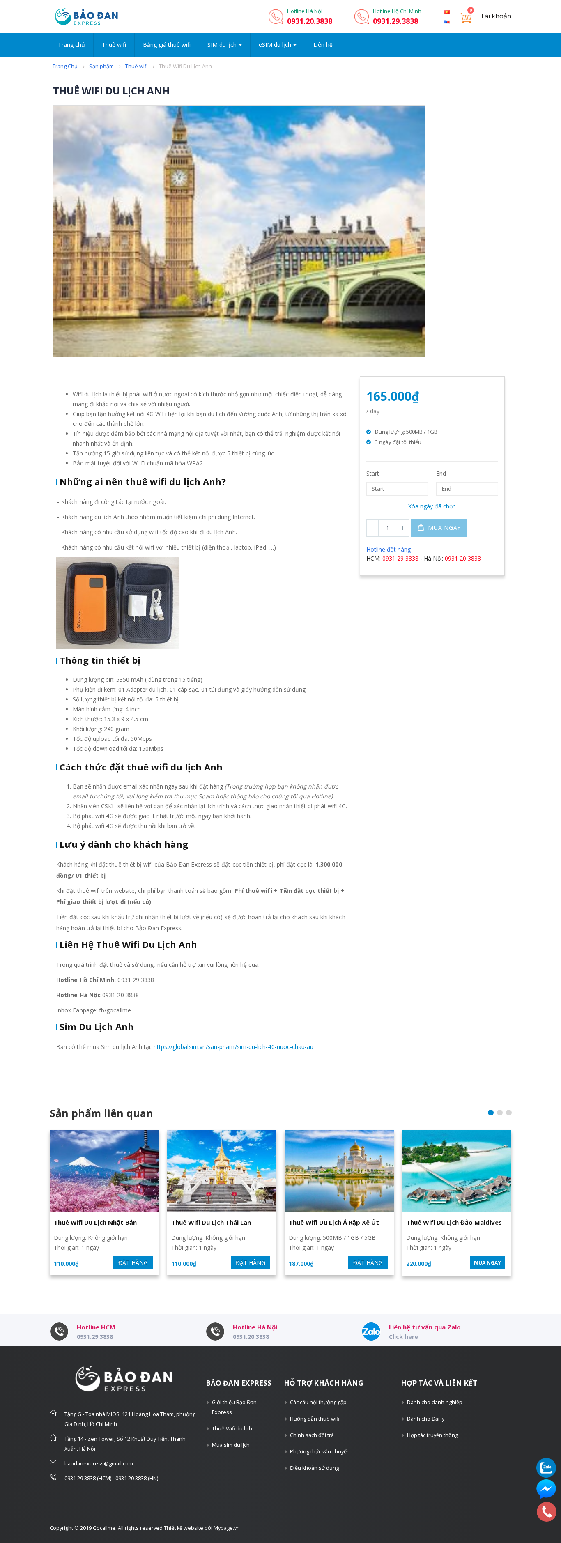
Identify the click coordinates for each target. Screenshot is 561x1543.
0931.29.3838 (395, 21)
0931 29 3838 (400, 558)
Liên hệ (323, 44)
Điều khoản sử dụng (314, 1468)
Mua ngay (444, 527)
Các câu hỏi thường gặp (318, 1402)
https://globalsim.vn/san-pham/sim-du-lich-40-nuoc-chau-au (234, 1047)
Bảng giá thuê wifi (167, 44)
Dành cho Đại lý (425, 1418)
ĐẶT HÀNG (133, 1263)
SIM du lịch (222, 44)
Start (372, 473)
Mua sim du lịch (231, 1445)
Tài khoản (495, 16)
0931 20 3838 (463, 558)
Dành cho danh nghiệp (434, 1402)
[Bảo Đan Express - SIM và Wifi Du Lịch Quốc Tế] (87, 16)
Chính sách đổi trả (312, 1435)
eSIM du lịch (275, 44)
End (441, 473)
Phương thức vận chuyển (320, 1451)
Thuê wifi (114, 44)
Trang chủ (71, 44)
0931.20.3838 (309, 21)
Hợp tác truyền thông (432, 1435)
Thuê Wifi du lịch (232, 1428)
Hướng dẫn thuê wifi (314, 1418)
